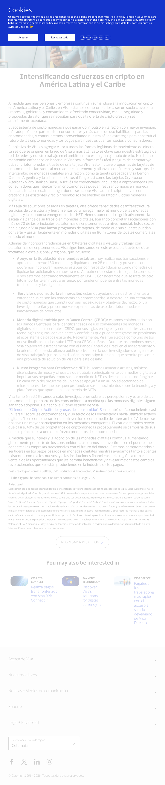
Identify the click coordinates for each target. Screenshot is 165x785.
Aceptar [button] (23, 37)
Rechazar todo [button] (59, 37)
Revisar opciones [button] (92, 37)
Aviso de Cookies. (18, 27)
